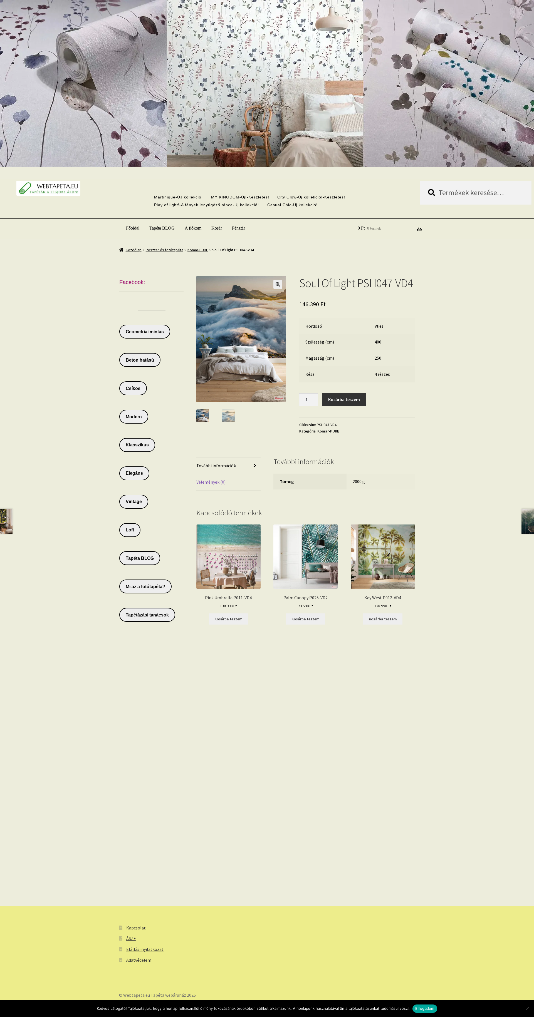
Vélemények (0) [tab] (211, 482)
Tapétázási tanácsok (147, 615)
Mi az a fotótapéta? (145, 586)
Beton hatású (140, 360)
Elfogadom (424, 1008)
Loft (130, 530)
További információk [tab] (216, 465)
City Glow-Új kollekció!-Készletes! (311, 197)
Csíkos (133, 388)
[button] (277, 284)
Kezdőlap (134, 249)
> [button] (279, 151)
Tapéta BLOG (162, 228)
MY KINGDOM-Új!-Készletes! (240, 197)
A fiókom (193, 228)
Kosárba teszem (344, 399)
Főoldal (132, 228)
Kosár (216, 228)
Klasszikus (137, 444)
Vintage (134, 501)
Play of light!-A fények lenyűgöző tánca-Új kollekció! (206, 205)
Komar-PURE (197, 249)
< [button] (255, 151)
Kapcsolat (136, 928)
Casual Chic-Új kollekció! (292, 205)
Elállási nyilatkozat (145, 949)
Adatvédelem (138, 960)
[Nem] (527, 1008)
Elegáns (134, 473)
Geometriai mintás (145, 331)
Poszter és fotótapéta (164, 249)
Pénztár (238, 228)
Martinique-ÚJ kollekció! (178, 197)
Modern (134, 416)
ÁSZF (131, 938)
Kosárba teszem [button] (228, 618)
